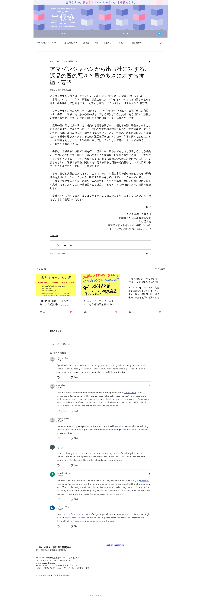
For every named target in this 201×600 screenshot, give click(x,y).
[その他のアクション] (149, 61)
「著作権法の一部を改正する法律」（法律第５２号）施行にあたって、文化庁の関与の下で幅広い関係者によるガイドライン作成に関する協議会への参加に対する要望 (144, 280)
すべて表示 (160, 269)
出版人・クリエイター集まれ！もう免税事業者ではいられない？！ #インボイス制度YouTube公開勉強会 (100, 302)
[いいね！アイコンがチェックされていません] (58, 377)
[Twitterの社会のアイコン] (159, 33)
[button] (161, 43)
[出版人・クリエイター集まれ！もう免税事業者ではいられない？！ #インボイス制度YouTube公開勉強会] (100, 285)
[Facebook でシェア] (51, 245)
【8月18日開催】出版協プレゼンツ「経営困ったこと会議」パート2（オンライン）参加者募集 (55, 302)
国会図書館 (137, 43)
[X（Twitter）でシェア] (58, 245)
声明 (96, 43)
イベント (55, 43)
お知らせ (107, 43)
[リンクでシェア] (71, 245)
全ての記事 (41, 43)
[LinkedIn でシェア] (64, 245)
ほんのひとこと (71, 43)
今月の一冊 (121, 43)
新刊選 (86, 43)
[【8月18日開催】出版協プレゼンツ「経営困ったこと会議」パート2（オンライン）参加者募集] (56, 285)
